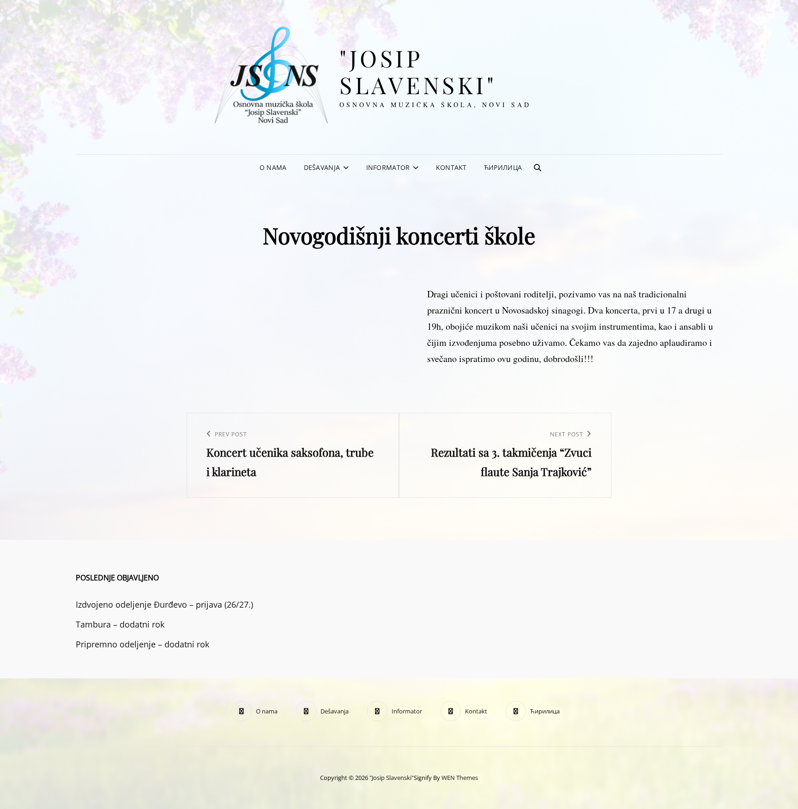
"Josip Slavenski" (417, 71)
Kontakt (451, 167)
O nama (273, 167)
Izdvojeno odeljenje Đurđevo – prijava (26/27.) (164, 604)
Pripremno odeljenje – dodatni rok (142, 644)
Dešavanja (322, 167)
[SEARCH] (537, 168)
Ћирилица (503, 167)
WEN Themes (459, 777)
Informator (388, 167)
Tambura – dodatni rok (120, 624)
